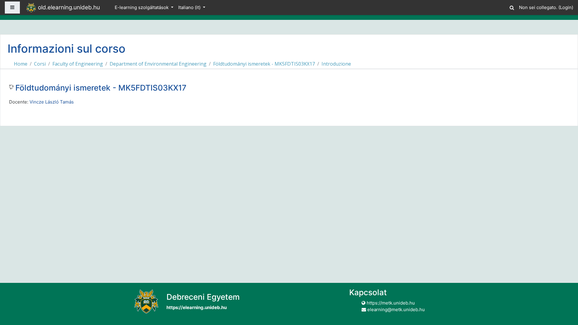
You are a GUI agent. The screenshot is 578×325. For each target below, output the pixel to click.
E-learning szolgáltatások (142, 7)
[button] (511, 6)
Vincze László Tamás (52, 102)
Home (20, 63)
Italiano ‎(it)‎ (190, 7)
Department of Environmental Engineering (158, 63)
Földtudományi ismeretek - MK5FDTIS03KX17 (264, 63)
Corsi (40, 63)
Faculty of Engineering (77, 63)
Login (566, 7)
